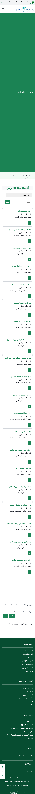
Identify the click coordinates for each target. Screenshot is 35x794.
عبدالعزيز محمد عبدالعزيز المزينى (19, 229)
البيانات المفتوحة (27, 664)
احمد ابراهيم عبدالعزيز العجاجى (20, 487)
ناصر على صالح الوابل (23, 211)
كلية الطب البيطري (16, 175)
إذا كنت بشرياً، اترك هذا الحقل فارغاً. (20, 624)
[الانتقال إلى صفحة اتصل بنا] (2, 776)
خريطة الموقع (23, 777)
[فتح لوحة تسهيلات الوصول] (2, 766)
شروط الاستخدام (23, 785)
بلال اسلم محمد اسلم (23, 468)
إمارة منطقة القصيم (26, 731)
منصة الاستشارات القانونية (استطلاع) (21, 735)
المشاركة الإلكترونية (26, 661)
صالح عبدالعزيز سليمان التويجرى (19, 505)
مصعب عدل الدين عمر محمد (20, 285)
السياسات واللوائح (27, 667)
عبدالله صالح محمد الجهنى (22, 395)
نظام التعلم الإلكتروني (26, 698)
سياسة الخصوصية (12, 785)
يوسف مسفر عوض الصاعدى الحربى (18, 523)
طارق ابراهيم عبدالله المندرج (20, 376)
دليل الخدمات (28, 657)
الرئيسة (32, 175)
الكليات (26, 175)
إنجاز (31, 701)
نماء (32, 704)
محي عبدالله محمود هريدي (21, 413)
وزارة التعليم (29, 721)
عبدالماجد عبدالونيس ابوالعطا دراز (19, 340)
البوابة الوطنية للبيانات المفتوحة (23, 728)
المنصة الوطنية (28, 725)
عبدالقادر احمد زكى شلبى (22, 303)
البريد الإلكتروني (28, 694)
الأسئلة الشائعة (28, 651)
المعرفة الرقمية (28, 654)
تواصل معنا (29, 671)
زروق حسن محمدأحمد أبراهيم (20, 450)
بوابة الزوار (29, 691)
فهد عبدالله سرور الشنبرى (21, 321)
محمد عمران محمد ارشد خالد (20, 542)
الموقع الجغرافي (13, 777)
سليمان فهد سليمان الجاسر (21, 560)
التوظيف (30, 738)
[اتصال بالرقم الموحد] (2, 771)
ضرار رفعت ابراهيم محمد (22, 248)
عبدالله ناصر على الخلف (22, 432)
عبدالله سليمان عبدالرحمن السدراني (18, 358)
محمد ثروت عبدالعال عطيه (21, 266)
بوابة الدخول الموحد (27, 688)
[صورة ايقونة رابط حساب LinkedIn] (19, 755)
